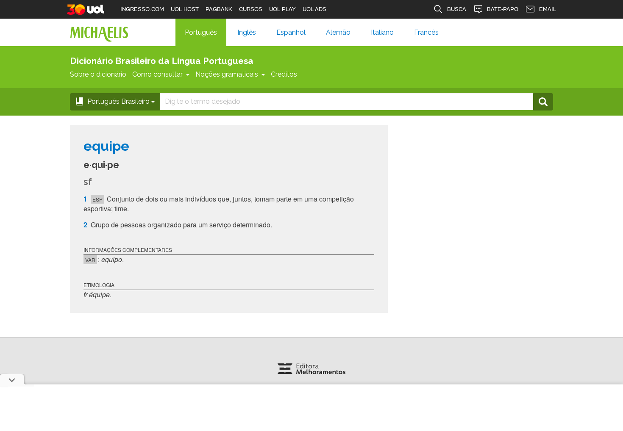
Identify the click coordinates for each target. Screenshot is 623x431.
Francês (426, 32)
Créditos (284, 74)
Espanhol (291, 32)
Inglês (246, 32)
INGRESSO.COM (142, 9)
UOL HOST (185, 9)
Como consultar (157, 74)
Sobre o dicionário (98, 74)
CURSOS (250, 9)
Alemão (338, 32)
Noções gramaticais (226, 74)
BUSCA (456, 9)
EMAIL (547, 9)
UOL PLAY (282, 9)
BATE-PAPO (502, 9)
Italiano (382, 32)
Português (201, 32)
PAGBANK (219, 9)
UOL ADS (314, 9)
